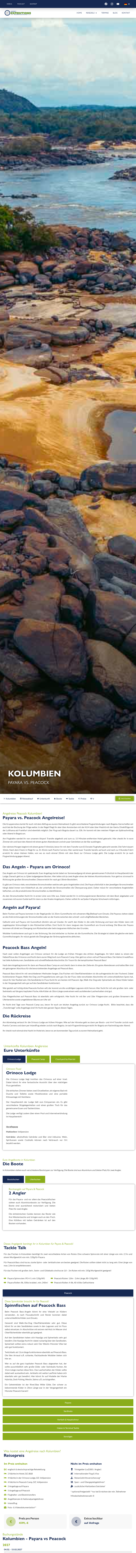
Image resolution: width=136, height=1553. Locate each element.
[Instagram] (112, 4)
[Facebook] (106, 4)
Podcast (21, 4)
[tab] (14, 1059)
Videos (9, 4)
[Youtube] (118, 4)
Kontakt (33, 4)
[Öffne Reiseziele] (96, 12)
